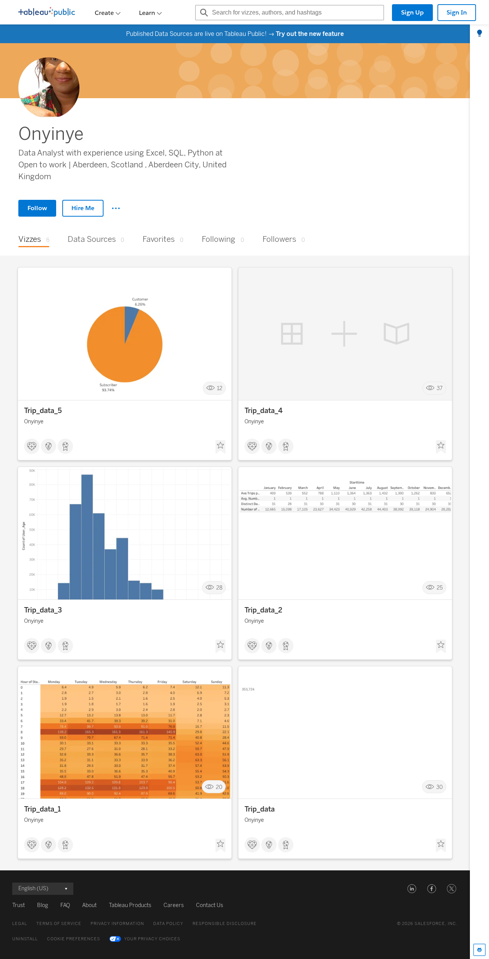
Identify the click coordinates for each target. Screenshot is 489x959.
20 (219, 787)
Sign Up (412, 12)
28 (219, 588)
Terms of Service (58, 923)
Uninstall (25, 938)
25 (440, 588)
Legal (19, 923)
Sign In (457, 12)
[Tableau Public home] (46, 13)
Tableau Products (130, 905)
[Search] (202, 12)
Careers (174, 905)
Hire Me (82, 208)
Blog (42, 905)
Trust (18, 905)
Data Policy (168, 923)
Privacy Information (117, 923)
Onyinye (34, 421)
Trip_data (259, 809)
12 (219, 388)
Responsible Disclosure (225, 923)
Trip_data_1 (42, 809)
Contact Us (209, 905)
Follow (37, 208)
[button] (412, 889)
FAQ (65, 905)
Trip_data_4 (263, 411)
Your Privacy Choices (152, 938)
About (89, 905)
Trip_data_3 (43, 610)
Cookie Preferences (73, 938)
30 (439, 787)
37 (440, 388)
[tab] (479, 34)
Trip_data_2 (263, 610)
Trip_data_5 (43, 411)
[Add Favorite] (220, 447)
